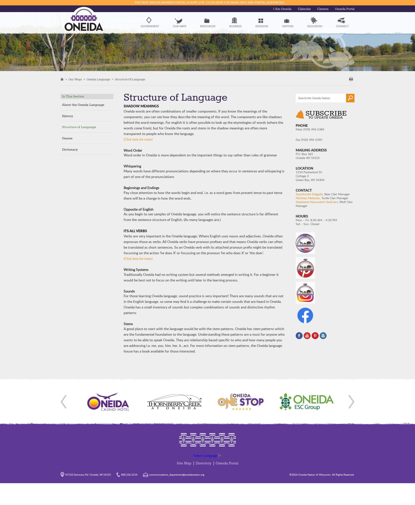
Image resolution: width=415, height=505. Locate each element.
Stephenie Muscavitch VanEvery (317, 202)
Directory (203, 463)
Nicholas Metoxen (308, 198)
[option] (108, 402)
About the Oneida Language (83, 105)
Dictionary (70, 150)
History (67, 116)
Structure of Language (130, 79)
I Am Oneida (282, 9)
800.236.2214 (129, 474)
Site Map (184, 463)
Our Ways (75, 79)
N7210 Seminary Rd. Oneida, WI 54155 (88, 474)
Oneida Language (98, 79)
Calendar (304, 9)
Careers (323, 9)
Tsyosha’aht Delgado (309, 194)
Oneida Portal (344, 9)
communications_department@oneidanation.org (176, 474)
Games (67, 138)
